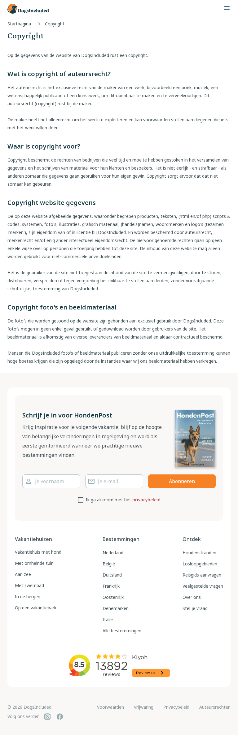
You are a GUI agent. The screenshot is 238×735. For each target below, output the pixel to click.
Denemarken (116, 608)
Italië (108, 619)
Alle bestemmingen (122, 630)
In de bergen (27, 596)
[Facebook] (60, 716)
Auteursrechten (215, 707)
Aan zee (23, 574)
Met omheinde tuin (34, 563)
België (109, 564)
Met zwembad (29, 585)
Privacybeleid (176, 707)
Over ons (192, 597)
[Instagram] (47, 716)
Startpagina (19, 24)
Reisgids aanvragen (202, 575)
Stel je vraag (195, 608)
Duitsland (112, 575)
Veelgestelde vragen (203, 586)
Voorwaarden (110, 707)
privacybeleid (146, 500)
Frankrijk (111, 586)
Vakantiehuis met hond (38, 552)
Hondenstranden (199, 553)
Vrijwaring (143, 707)
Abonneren (182, 481)
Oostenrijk (113, 597)
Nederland (113, 553)
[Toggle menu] (227, 8)
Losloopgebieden (200, 564)
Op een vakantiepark (35, 608)
